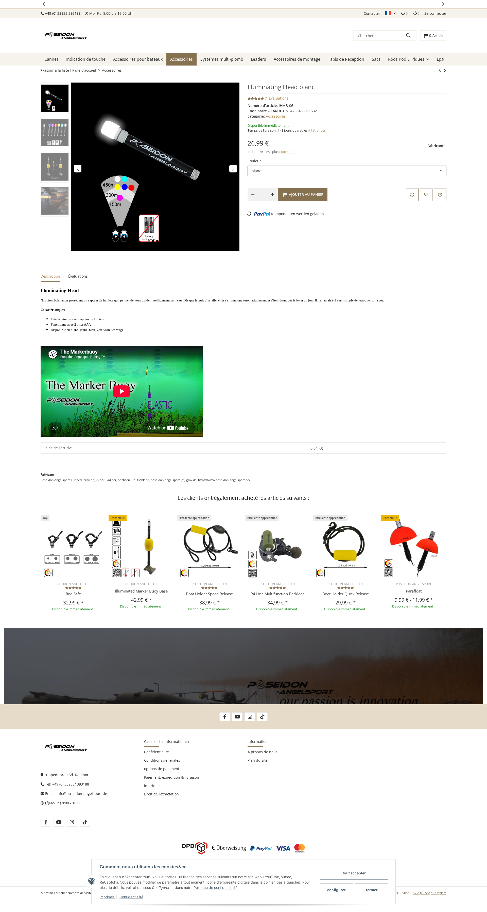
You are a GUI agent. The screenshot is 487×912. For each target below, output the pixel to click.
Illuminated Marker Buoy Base (141, 591)
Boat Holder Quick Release (345, 593)
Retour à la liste (55, 70)
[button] (44, 4)
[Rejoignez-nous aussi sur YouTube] (237, 716)
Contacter (372, 13)
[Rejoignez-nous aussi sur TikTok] (262, 716)
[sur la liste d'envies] (426, 194)
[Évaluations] (73, 587)
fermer (372, 890)
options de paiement (161, 768)
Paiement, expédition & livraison (171, 777)
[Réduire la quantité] (253, 194)
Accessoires (276, 116)
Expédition (287, 151)
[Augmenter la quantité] (272, 194)
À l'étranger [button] (316, 130)
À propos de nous (262, 751)
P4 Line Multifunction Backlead (278, 593)
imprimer (107, 897)
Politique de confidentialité (215, 887)
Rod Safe (73, 593)
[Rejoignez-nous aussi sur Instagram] (250, 716)
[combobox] (347, 171)
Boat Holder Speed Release (209, 593)
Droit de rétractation (161, 794)
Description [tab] (50, 276)
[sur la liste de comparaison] (412, 194)
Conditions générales (162, 760)
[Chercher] (409, 36)
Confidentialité (131, 897)
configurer (336, 890)
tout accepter (354, 873)
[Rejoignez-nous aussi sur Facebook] (224, 716)
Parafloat (414, 591)
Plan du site (258, 760)
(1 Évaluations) (277, 98)
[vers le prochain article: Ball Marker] (439, 70)
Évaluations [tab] (78, 276)
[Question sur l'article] (440, 194)
